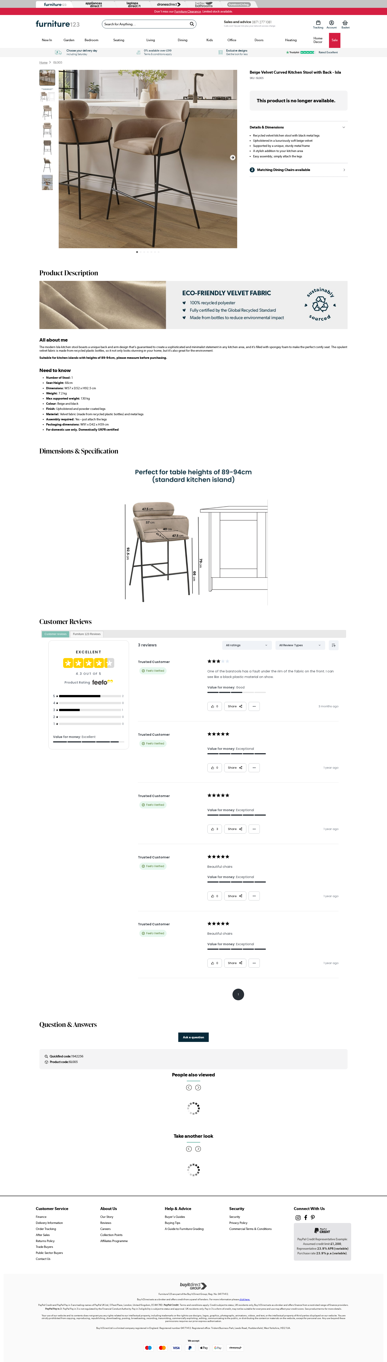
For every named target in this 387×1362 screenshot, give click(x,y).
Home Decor (318, 40)
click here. (244, 1299)
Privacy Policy (238, 1223)
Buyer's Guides (175, 1217)
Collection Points (111, 1235)
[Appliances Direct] (93, 4)
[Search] (191, 24)
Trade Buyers (44, 1247)
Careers (105, 1229)
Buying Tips (172, 1223)
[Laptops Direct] (132, 4)
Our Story (106, 1217)
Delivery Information (49, 1223)
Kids (209, 40)
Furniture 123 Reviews (87, 634)
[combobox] (149, 24)
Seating (118, 40)
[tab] (55, 634)
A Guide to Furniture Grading (184, 1229)
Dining (182, 40)
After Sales (43, 1235)
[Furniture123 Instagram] (298, 1219)
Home (43, 62)
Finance (41, 1217)
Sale (335, 40)
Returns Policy (45, 1241)
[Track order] (318, 22)
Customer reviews (56, 634)
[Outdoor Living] (238, 4)
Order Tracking (46, 1229)
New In (47, 40)
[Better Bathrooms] (202, 4)
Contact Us (43, 1259)
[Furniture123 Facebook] (305, 1218)
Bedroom (91, 40)
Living (150, 40)
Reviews (105, 1223)
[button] (232, 157)
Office (232, 40)
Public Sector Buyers (49, 1253)
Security (234, 1217)
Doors (259, 40)
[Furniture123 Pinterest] (313, 1218)
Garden (69, 40)
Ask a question (193, 1037)
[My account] (331, 22)
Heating (291, 40)
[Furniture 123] (54, 4)
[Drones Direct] (167, 4)
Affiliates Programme (114, 1241)
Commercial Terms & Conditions (250, 1229)
